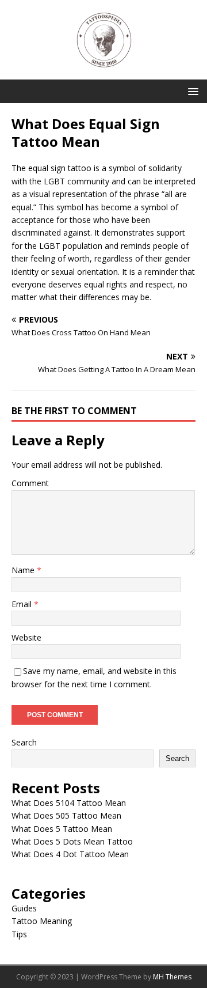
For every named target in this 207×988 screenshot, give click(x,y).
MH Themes (172, 977)
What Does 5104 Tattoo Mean (69, 802)
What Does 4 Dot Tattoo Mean (70, 854)
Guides (24, 908)
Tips (19, 934)
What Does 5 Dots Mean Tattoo (72, 841)
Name (24, 570)
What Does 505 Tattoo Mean (66, 815)
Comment (30, 483)
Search (24, 742)
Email (23, 604)
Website (26, 637)
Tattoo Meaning (42, 920)
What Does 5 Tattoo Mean (62, 828)
